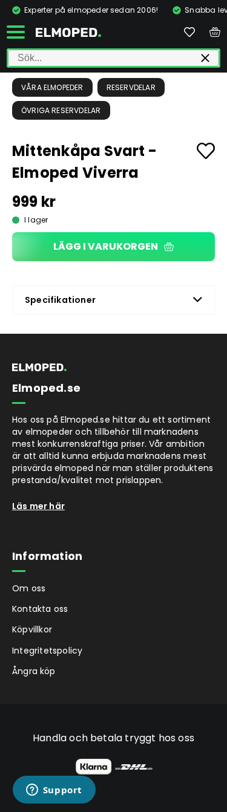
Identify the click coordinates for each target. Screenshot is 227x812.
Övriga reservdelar (61, 110)
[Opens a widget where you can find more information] (54, 791)
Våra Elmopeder (52, 87)
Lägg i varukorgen (105, 246)
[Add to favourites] (206, 151)
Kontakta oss (40, 609)
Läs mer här (38, 506)
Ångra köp (34, 671)
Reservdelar (131, 87)
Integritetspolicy (47, 651)
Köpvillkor (32, 629)
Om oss (28, 588)
